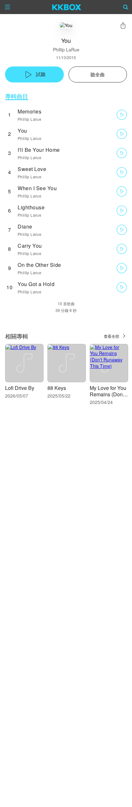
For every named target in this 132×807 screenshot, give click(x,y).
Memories (29, 111)
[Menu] (7, 7)
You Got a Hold (36, 284)
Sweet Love (32, 169)
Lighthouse (31, 207)
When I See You (37, 188)
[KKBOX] (67, 7)
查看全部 (111, 336)
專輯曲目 (16, 96)
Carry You (30, 245)
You (22, 130)
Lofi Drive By (19, 388)
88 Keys (56, 388)
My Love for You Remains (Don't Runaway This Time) (108, 397)
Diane (25, 226)
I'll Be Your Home (39, 149)
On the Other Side (39, 264)
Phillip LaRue (66, 49)
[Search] (126, 7)
